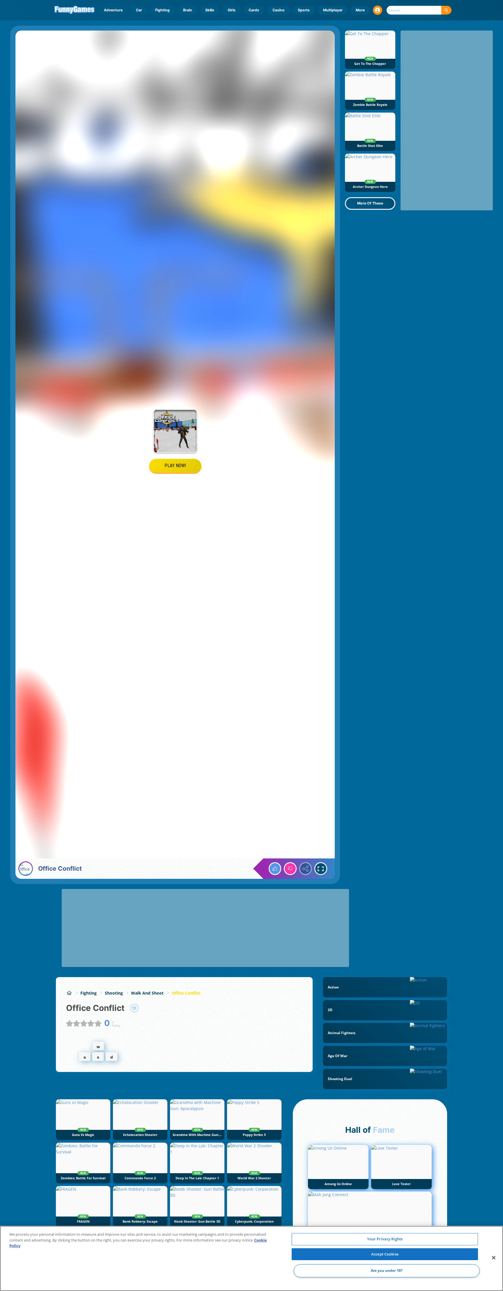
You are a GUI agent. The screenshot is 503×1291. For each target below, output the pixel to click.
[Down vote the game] (290, 868)
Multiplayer (333, 10)
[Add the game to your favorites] (134, 1008)
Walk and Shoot (147, 993)
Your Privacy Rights (385, 1239)
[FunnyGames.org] (69, 993)
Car (139, 10)
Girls (231, 10)
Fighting (162, 10)
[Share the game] (305, 868)
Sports (304, 10)
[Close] (493, 1257)
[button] (377, 10)
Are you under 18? (387, 1270)
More (360, 10)
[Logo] (74, 10)
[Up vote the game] (275, 868)
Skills (209, 10)
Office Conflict (186, 993)
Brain (187, 10)
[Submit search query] (446, 10)
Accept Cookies (384, 1254)
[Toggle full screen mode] (320, 868)
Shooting (114, 993)
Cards (254, 10)
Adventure (113, 10)
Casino (278, 10)
